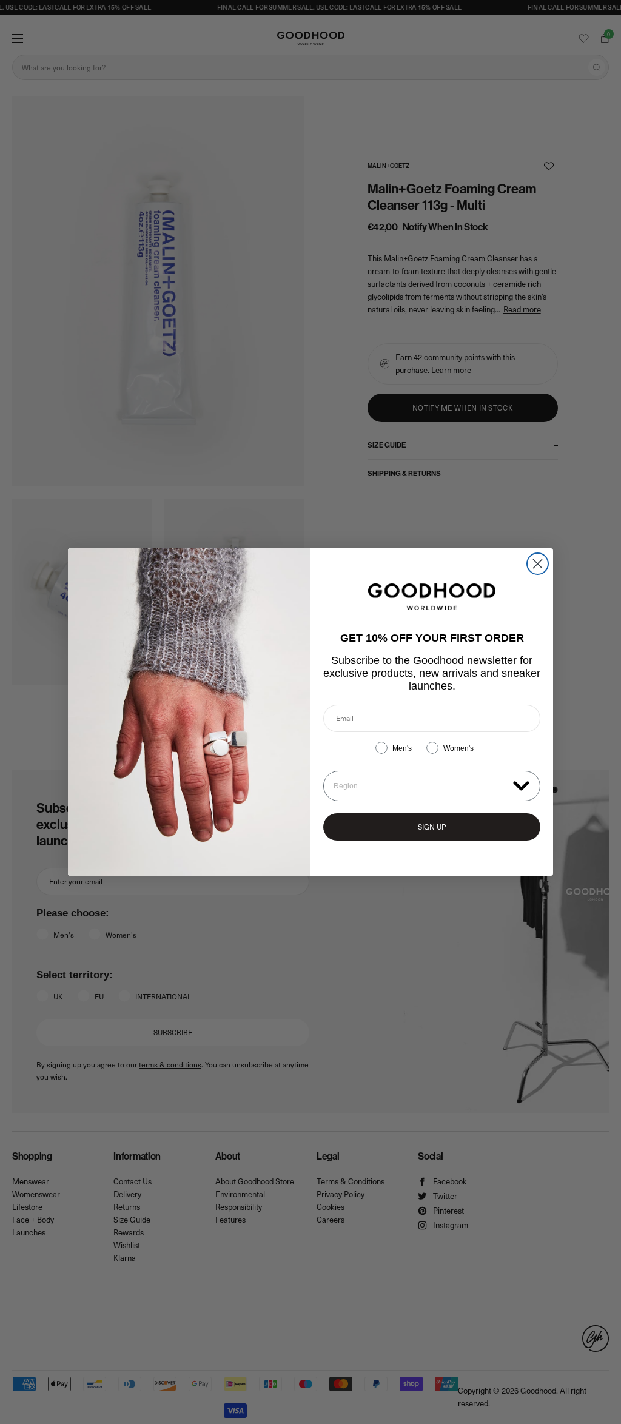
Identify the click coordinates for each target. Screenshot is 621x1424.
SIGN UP (432, 826)
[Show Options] (521, 785)
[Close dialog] (537, 563)
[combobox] (421, 786)
